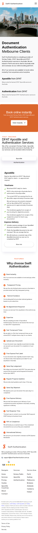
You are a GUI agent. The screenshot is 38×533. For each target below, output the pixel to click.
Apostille (17, 477)
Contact (4, 494)
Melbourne (31, 480)
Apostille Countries (5, 487)
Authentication (19, 480)
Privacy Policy (5, 526)
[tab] (19, 159)
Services (4, 477)
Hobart (29, 492)
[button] (36, 4)
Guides (4, 483)
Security (3, 529)
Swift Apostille (20, 503)
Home (3, 474)
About (3, 491)
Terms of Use (5, 523)
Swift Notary (13, 503)
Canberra (30, 489)
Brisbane (30, 483)
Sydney (29, 477)
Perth (29, 474)
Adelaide (30, 486)
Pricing (3, 480)
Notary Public (18, 474)
